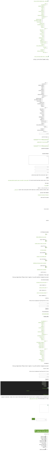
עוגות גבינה (39, 22)
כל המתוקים (44, 16)
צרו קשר (44, 52)
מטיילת (44, 47)
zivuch (27, 390)
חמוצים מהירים (43, 250)
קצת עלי (42, 49)
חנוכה (43, 32)
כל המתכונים (43, 4)
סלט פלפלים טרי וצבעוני (41, 256)
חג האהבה (42, 40)
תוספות (42, 10)
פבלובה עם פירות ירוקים (41, 292)
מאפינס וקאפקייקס (37, 20)
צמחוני (42, 14)
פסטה (43, 333)
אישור (36, 398)
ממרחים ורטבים (41, 15)
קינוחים (42, 26)
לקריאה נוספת (32, 398)
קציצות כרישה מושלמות (41, 269)
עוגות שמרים (41, 347)
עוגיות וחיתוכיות (40, 24)
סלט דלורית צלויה (42, 287)
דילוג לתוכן (46, 429)
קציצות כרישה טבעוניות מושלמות (39, 263)
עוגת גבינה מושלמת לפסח (41, 237)
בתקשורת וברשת (40, 51)
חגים (45, 28)
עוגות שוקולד (41, 346)
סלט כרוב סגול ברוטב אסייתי (40, 243)
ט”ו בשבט (42, 33)
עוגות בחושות (38, 19)
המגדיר (42, 44)
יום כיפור (42, 31)
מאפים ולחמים (41, 6)
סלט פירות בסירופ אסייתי (41, 282)
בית (45, 3)
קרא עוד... (16, 189)
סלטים (42, 7)
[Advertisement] (24, 72)
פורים (43, 35)
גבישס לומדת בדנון (40, 45)
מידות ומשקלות (43, 41)
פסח (43, 36)
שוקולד (42, 27)
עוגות (43, 18)
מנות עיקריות (41, 11)
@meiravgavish (45, 314)
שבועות (42, 39)
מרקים (42, 12)
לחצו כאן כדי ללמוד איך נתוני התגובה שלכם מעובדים (18, 180)
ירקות (43, 8)
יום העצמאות (41, 37)
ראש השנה (42, 30)
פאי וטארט (42, 23)
